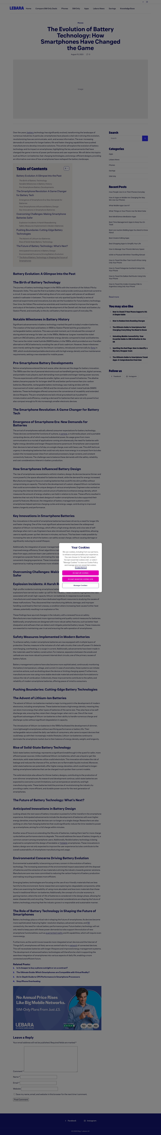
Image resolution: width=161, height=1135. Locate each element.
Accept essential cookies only (80, 579)
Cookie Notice (80, 568)
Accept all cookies (80, 573)
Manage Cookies (80, 585)
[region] (80, 567)
